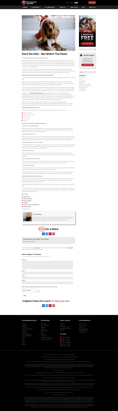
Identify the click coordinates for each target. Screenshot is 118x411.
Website (24, 280)
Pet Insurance (35, 7)
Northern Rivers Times (27, 198)
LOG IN (67, 2)
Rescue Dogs (82, 90)
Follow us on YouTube (65, 344)
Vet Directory (43, 334)
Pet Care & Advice (49, 7)
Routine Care (24, 330)
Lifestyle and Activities (83, 85)
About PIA (24, 340)
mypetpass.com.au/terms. (69, 367)
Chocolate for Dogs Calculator (47, 337)
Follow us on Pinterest (65, 340)
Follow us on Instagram (66, 342)
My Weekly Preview (27, 206)
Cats (80, 79)
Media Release (82, 87)
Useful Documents (82, 323)
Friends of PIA (43, 335)
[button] (43, 234)
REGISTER (71, 2)
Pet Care (81, 88)
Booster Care (24, 332)
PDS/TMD (76, 2)
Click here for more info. (79, 372)
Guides (80, 82)
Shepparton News (26, 196)
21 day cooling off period (27, 335)
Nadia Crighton (37, 214)
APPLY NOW (92, 2)
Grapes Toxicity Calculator (46, 339)
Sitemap (23, 344)
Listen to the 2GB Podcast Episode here (31, 204)
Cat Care (81, 77)
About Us (62, 7)
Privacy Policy (81, 327)
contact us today (87, 64)
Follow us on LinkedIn (65, 345)
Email (23, 275)
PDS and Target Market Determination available (74, 402)
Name (23, 270)
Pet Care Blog (43, 323)
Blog (83, 7)
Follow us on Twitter (65, 338)
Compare (24, 7)
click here (90, 387)
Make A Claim (74, 7)
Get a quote (70, 247)
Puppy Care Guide (44, 330)
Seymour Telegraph (27, 200)
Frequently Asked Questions (27, 328)
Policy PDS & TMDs (83, 325)
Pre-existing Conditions (26, 334)
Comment (24, 259)
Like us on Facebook (65, 337)
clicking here (73, 354)
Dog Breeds (43, 327)
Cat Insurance (24, 327)
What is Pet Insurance (45, 325)
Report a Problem (82, 332)
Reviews (23, 337)
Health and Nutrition (83, 84)
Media (23, 342)
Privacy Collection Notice (84, 328)
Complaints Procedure (83, 330)
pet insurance (37, 247)
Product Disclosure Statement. (88, 375)
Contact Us (92, 7)
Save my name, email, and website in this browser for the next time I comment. (39, 286)
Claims (23, 339)
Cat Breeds (43, 328)
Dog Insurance (25, 325)
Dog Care (81, 80)
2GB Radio (25, 202)
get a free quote (87, 43)
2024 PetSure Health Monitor (37, 93)
